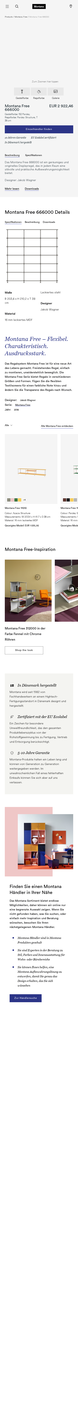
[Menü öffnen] (7, 6)
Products (9, 17)
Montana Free (21, 17)
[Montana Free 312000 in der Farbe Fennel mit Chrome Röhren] (28, 591)
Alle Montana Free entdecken (57, 426)
